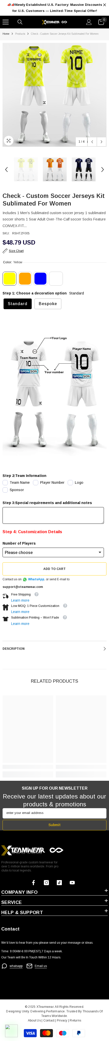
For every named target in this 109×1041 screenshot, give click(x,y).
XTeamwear (45, 1007)
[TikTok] (59, 883)
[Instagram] (46, 883)
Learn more (20, 600)
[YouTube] (72, 883)
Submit (54, 825)
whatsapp (16, 966)
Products (20, 33)
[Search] (20, 22)
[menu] (6, 22)
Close (104, 5)
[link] (28, 767)
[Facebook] (33, 883)
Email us (41, 966)
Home (6, 33)
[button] (92, 141)
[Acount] (89, 22)
